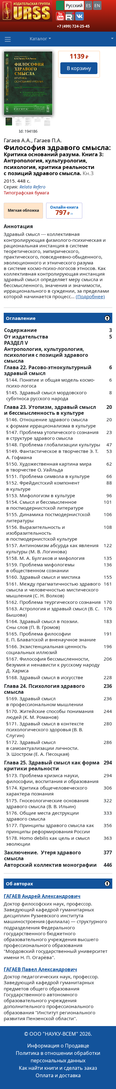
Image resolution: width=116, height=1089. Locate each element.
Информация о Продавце (58, 1045)
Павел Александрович (40, 969)
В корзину (79, 68)
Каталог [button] (38, 38)
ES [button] (88, 5)
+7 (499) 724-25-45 (73, 26)
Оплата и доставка (58, 1075)
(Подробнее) (90, 296)
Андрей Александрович (42, 896)
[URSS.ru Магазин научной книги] (26, 11)
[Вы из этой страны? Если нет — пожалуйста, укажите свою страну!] (60, 5)
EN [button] (97, 5)
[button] (60, 16)
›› (64, 211)
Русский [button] (74, 5)
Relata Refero (32, 187)
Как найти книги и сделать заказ (58, 1068)
